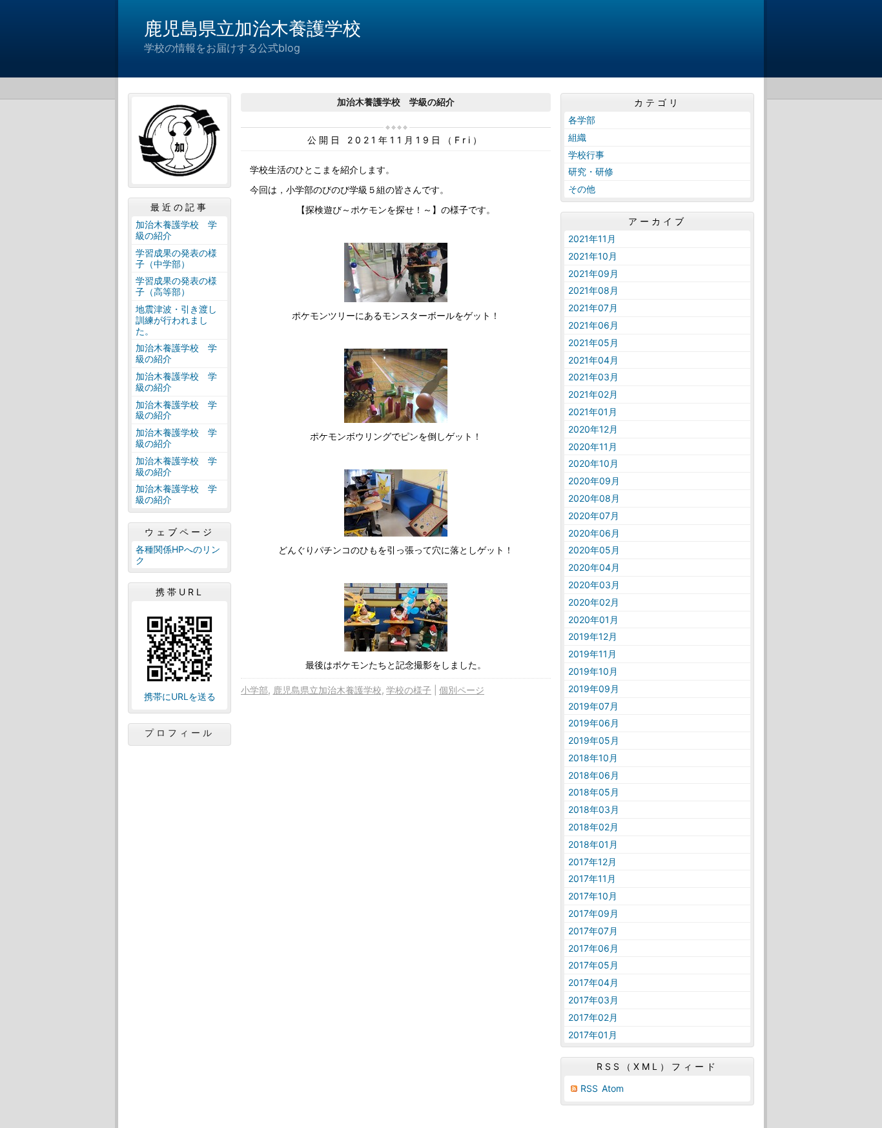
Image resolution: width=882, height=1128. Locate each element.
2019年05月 (593, 740)
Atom (613, 1088)
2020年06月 (594, 533)
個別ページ (461, 689)
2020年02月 (593, 602)
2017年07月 (593, 930)
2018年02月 (593, 826)
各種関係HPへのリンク (178, 555)
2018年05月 (593, 791)
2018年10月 (593, 757)
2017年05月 (593, 964)
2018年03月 (593, 809)
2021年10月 (592, 256)
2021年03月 (593, 376)
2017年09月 (593, 913)
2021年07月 (593, 307)
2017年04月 (593, 982)
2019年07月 (593, 706)
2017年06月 (593, 948)
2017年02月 (593, 1017)
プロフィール (179, 732)
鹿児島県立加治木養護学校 (252, 28)
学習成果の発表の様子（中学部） (176, 258)
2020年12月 (593, 429)
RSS (589, 1088)
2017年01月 (592, 1034)
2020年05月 (594, 549)
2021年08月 (593, 290)
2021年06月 (593, 325)
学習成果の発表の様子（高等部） (176, 286)
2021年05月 (593, 342)
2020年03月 (594, 584)
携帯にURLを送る (180, 696)
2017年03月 (593, 999)
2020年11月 (592, 446)
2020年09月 (594, 480)
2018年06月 (593, 775)
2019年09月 (593, 688)
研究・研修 (590, 171)
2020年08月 (594, 498)
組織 (577, 137)
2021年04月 (593, 359)
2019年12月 (592, 636)
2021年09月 (593, 273)
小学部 (254, 689)
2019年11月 (592, 653)
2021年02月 (593, 394)
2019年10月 (593, 671)
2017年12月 (592, 861)
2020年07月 (593, 515)
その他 (581, 188)
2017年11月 (592, 878)
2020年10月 (593, 463)
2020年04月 (594, 567)
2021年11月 (592, 238)
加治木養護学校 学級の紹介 (176, 230)
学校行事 (586, 154)
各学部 (581, 119)
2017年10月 (592, 895)
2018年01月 (593, 844)
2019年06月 (593, 722)
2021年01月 (592, 411)
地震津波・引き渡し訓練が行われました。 (176, 319)
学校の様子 (408, 689)
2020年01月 (593, 619)
